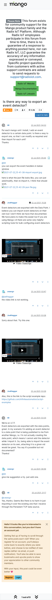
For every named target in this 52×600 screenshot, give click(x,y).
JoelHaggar (12, 203)
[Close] (46, 524)
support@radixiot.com (25, 77)
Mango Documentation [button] (26, 88)
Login (18, 577)
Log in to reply (42, 115)
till (8, 125)
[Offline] (4, 158)
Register (9, 577)
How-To (8, 110)
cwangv (10, 158)
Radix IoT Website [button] (26, 83)
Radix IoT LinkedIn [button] (26, 93)
